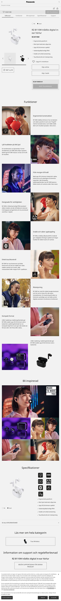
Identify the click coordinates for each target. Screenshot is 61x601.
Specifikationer (41, 16)
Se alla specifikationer (9, 523)
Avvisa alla (53, 597)
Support (53, 16)
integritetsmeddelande (8, 589)
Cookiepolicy (51, 588)
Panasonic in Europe (5, 5)
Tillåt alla (43, 597)
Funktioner (19, 16)
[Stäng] (58, 574)
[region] (30, 586)
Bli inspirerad (30, 16)
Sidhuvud (7, 16)
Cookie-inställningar (7, 597)
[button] (10, 58)
